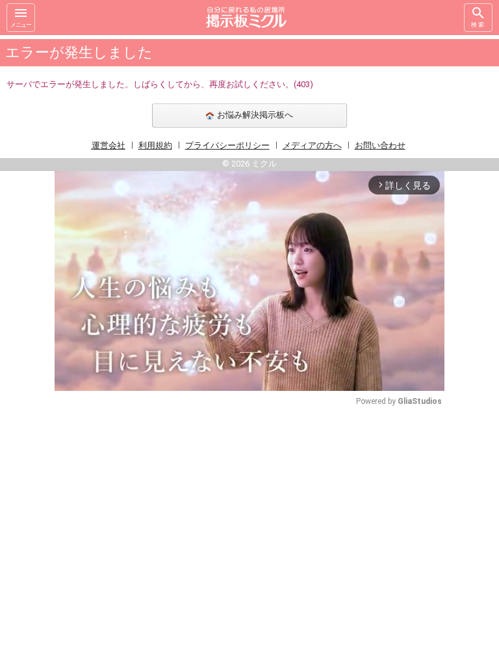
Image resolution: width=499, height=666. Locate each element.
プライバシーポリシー (227, 145)
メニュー (20, 24)
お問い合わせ (380, 145)
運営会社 (108, 145)
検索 (478, 24)
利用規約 (155, 145)
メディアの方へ (312, 145)
